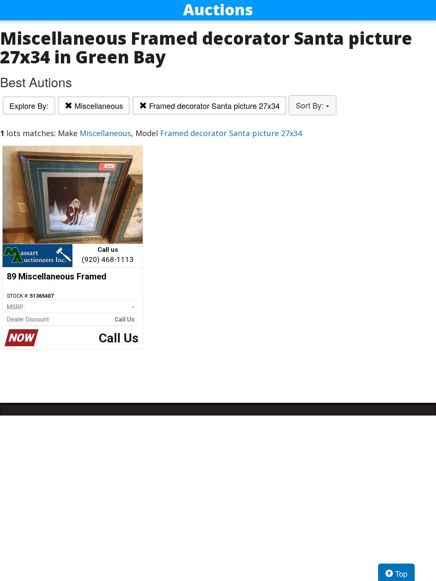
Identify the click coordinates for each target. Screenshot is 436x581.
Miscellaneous (97, 105)
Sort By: (311, 105)
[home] (218, 10)
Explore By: (29, 105)
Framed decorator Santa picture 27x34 (213, 105)
